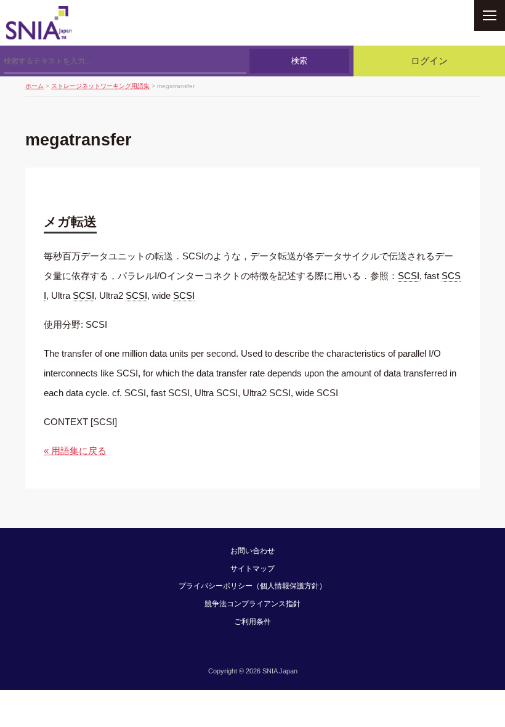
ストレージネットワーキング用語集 (100, 86)
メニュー (489, 15)
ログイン (429, 61)
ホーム (34, 86)
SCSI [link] (408, 275)
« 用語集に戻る (75, 450)
